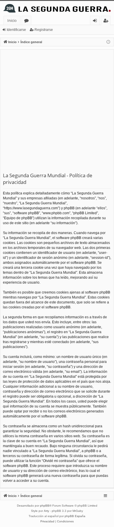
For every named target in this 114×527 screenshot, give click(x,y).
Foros (27, 21)
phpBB (44, 505)
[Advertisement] (57, 112)
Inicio (12, 20)
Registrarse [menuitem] (107, 21)
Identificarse (16, 30)
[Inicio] (57, 8)
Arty (46, 510)
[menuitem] (47, 521)
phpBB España (75, 516)
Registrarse (43, 30)
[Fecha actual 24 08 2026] (108, 42)
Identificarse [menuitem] (96, 21)
